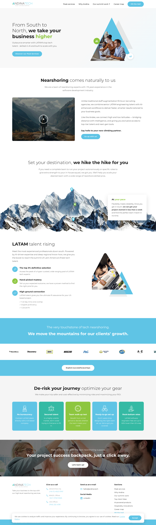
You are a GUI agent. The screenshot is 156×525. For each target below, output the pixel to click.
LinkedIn (86, 498)
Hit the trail (136, 4)
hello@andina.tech (90, 489)
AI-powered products (122, 502)
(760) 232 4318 (54, 504)
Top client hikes (120, 499)
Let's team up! (78, 465)
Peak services (69, 4)
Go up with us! (90, 136)
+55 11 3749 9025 (55, 498)
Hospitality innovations (123, 506)
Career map (119, 4)
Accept (135, 518)
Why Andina (84, 4)
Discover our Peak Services (27, 54)
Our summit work (100, 4)
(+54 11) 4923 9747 (56, 491)
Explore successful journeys (78, 368)
